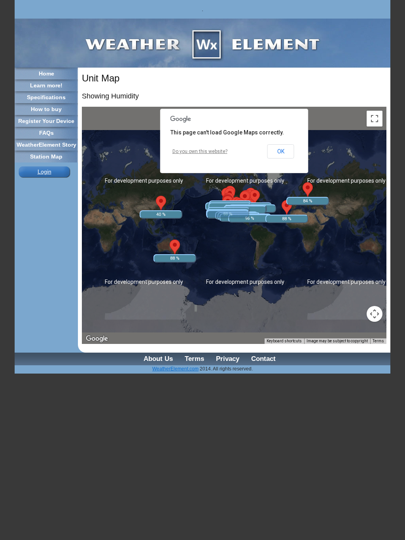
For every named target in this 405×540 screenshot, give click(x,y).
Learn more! (46, 85)
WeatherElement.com (175, 369)
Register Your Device (46, 121)
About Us (158, 359)
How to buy (46, 109)
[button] (241, 206)
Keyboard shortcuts (284, 341)
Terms (378, 341)
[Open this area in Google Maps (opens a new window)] (97, 339)
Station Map (46, 156)
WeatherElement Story (46, 145)
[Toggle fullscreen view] (374, 119)
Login (44, 171)
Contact (263, 359)
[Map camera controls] (374, 314)
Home (46, 73)
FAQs (46, 133)
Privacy (227, 359)
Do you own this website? (199, 151)
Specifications (46, 97)
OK (280, 151)
